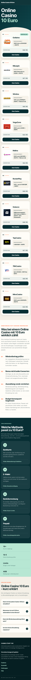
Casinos (3, 662)
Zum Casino (15, 55)
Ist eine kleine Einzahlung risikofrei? (11, 629)
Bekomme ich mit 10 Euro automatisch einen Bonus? (11, 611)
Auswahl (4, 665)
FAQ (2, 671)
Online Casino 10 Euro (7, 2)
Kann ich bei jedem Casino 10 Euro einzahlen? (13, 603)
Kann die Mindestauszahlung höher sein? (14, 620)
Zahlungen (4, 668)
